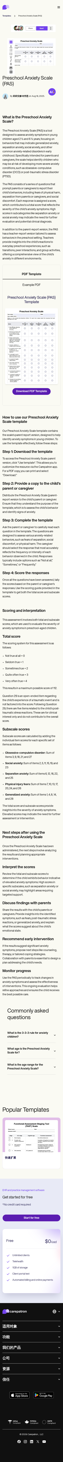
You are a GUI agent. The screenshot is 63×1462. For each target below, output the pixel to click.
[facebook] (19, 1442)
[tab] (31, 274)
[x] (38, 1442)
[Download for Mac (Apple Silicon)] (19, 1395)
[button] (58, 7)
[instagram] (25, 1442)
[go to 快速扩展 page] (31, 1135)
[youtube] (44, 1442)
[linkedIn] (31, 1442)
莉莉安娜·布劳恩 (20, 96)
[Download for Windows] (43, 1395)
